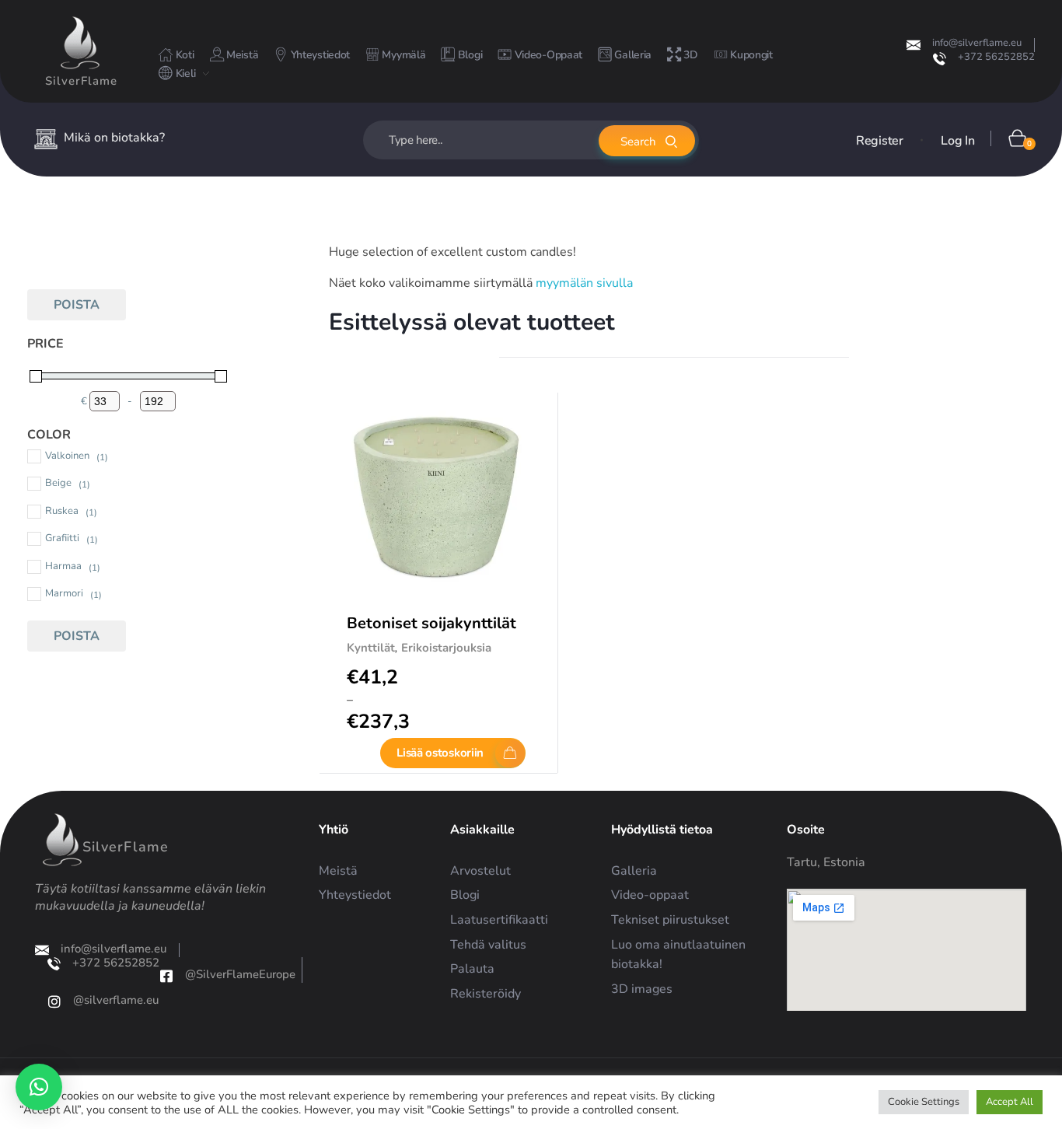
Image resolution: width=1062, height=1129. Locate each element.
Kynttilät (371, 647)
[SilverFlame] (80, 43)
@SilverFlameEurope (240, 974)
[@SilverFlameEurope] (166, 976)
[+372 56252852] (939, 58)
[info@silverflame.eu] (914, 45)
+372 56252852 (996, 57)
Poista (77, 304)
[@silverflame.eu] (54, 1001)
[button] (39, 1087)
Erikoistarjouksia (446, 647)
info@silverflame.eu (977, 43)
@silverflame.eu (116, 1000)
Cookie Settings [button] (923, 1102)
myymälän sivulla (584, 283)
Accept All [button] (1009, 1102)
